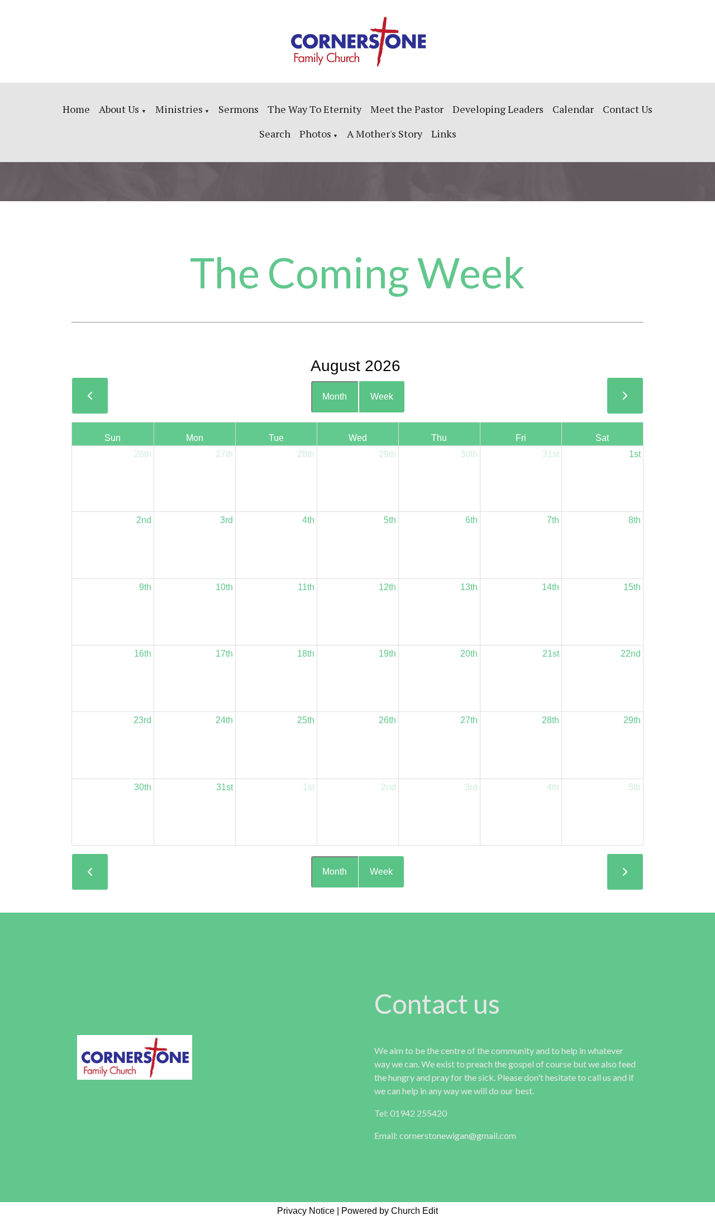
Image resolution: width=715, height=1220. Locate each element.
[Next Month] (625, 395)
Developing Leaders (498, 109)
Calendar (573, 109)
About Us (120, 109)
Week (381, 396)
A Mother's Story (384, 133)
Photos (315, 133)
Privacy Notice (306, 1211)
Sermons (238, 109)
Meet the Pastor (407, 109)
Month (334, 396)
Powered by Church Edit (389, 1211)
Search (274, 133)
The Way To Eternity (314, 109)
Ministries (179, 109)
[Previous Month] (90, 395)
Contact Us (627, 109)
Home (76, 109)
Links (443, 133)
